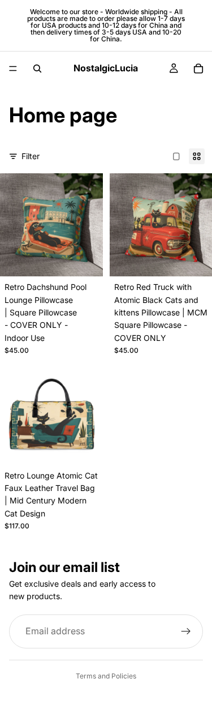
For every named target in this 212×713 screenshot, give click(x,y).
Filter (30, 156)
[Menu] (13, 68)
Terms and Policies (106, 676)
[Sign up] (186, 631)
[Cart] (198, 68)
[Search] (37, 68)
